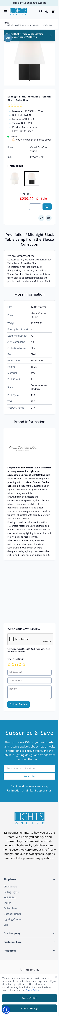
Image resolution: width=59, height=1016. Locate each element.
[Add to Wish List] (41, 218)
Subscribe (29, 776)
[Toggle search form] (40, 11)
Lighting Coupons (14, 919)
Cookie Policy (32, 990)
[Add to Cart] (47, 206)
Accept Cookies (29, 998)
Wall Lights (10, 897)
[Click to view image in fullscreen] (29, 60)
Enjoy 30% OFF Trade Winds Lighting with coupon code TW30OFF (24, 35)
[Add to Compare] (49, 218)
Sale (6, 924)
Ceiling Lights (11, 892)
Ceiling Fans (10, 908)
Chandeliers (10, 886)
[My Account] (46, 11)
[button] (29, 879)
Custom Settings (29, 1008)
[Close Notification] (51, 35)
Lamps (7, 903)
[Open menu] (5, 11)
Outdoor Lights (12, 913)
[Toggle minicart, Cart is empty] (53, 11)
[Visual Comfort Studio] (29, 449)
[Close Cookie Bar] (56, 977)
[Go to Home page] (18, 11)
